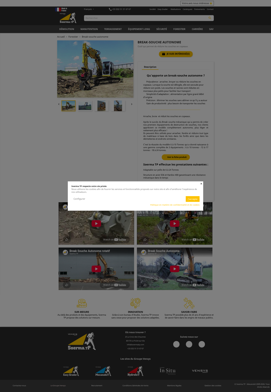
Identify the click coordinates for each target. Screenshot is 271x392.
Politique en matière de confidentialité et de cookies (175, 204)
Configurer (79, 198)
